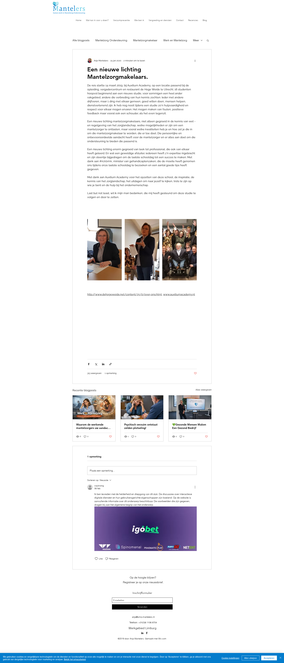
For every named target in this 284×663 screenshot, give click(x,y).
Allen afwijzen (250, 657)
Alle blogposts (80, 40)
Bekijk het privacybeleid (75, 659)
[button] (207, 40)
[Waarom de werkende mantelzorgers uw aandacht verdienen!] (94, 407)
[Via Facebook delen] (88, 364)
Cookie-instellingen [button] (230, 657)
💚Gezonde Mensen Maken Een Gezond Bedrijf (189, 426)
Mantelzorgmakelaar (145, 40)
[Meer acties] (195, 60)
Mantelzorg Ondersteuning (111, 40)
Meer (196, 40)
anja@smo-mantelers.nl (143, 617)
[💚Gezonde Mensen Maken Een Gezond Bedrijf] (190, 407)
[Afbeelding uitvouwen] (104, 249)
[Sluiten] (280, 658)
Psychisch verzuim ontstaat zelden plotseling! (141, 426)
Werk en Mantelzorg (175, 40)
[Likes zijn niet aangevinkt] (96, 558)
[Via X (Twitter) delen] (96, 364)
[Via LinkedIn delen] (103, 364)
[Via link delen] (110, 364)
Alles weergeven (204, 390)
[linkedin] (142, 633)
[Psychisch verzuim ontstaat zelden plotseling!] (142, 407)
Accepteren (269, 657)
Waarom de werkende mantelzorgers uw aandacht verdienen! (93, 426)
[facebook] (146, 633)
